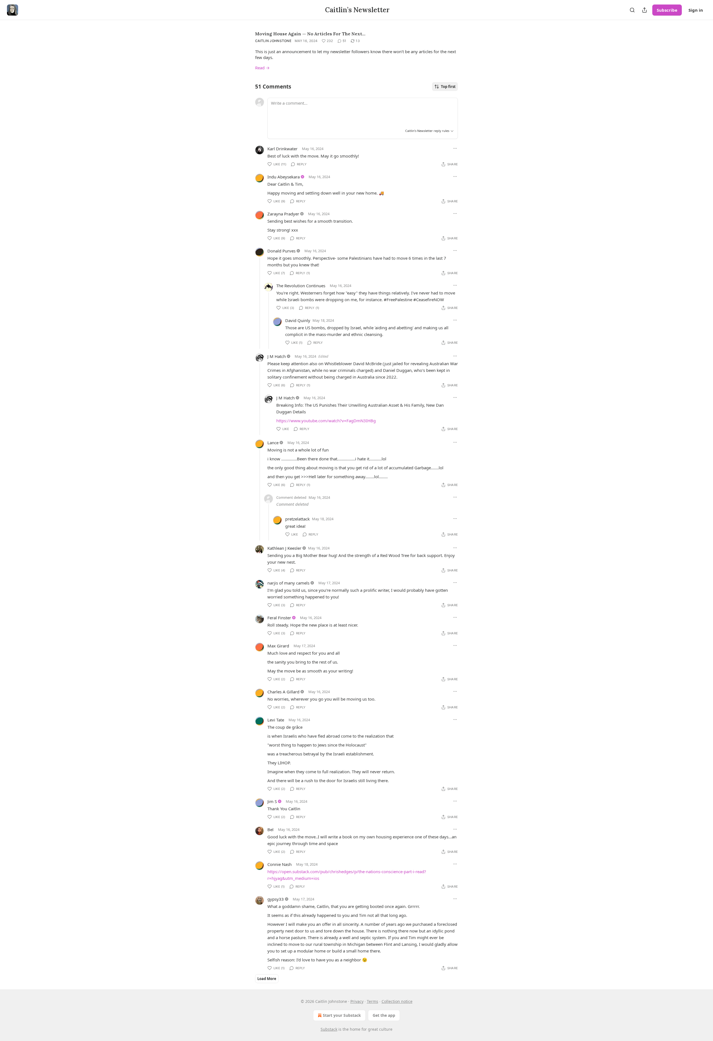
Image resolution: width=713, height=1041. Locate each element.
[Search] (632, 10)
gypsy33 (275, 899)
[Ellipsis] (455, 148)
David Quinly (297, 320)
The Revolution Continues (300, 285)
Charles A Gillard (283, 691)
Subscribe (667, 10)
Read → (262, 67)
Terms (372, 1001)
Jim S (272, 801)
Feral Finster (279, 617)
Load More (266, 978)
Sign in (695, 10)
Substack (329, 1029)
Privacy (356, 1001)
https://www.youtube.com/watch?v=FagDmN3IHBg (326, 420)
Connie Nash (279, 864)
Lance (273, 442)
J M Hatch (276, 356)
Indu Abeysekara (283, 177)
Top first (448, 86)
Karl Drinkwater (282, 148)
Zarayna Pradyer (283, 214)
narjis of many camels (288, 583)
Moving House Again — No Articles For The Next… (310, 33)
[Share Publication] (644, 10)
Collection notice (397, 1001)
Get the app (384, 1015)
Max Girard (278, 646)
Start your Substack (342, 1015)
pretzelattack (297, 519)
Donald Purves (281, 251)
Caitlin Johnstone (273, 41)
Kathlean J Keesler (284, 548)
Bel (270, 829)
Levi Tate (275, 720)
